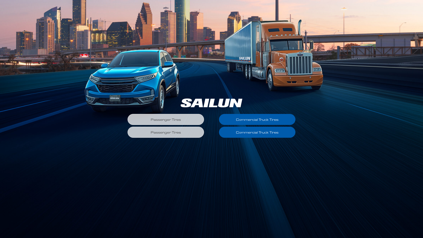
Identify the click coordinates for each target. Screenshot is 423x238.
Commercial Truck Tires (257, 119)
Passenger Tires (166, 119)
